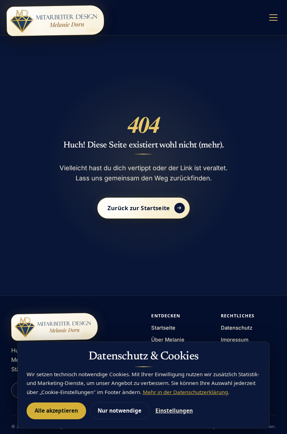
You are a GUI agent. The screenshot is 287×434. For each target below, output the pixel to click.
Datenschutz (236, 328)
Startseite (163, 328)
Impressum (234, 340)
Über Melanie (167, 340)
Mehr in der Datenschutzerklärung (185, 391)
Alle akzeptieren (56, 410)
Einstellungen (174, 410)
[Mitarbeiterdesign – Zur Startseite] (55, 20)
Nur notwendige (119, 410)
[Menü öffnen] (273, 18)
